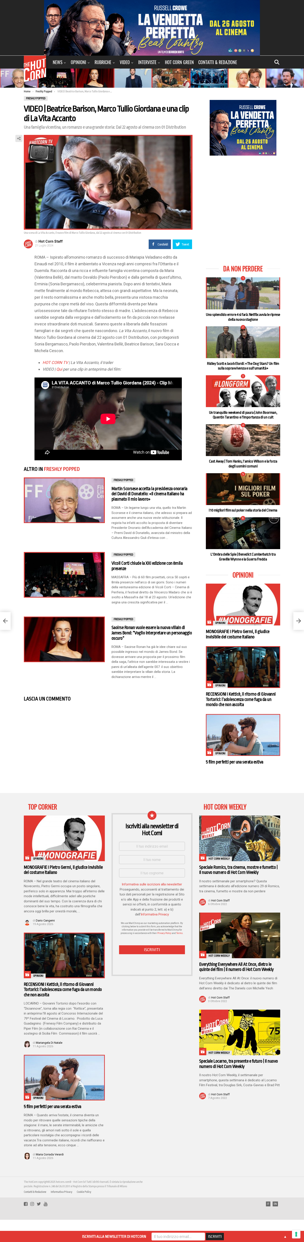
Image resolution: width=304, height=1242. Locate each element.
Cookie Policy (84, 1191)
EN (275, 1203)
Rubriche (103, 62)
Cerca (277, 62)
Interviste (147, 62)
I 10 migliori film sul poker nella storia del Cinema (243, 510)
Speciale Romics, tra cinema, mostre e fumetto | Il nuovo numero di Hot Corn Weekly (238, 870)
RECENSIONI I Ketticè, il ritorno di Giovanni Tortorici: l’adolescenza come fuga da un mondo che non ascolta (241, 699)
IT (268, 1203)
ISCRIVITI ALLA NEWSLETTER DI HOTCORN (114, 1236)
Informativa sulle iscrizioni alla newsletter (152, 884)
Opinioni (78, 62)
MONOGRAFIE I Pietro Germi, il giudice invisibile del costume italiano (238, 634)
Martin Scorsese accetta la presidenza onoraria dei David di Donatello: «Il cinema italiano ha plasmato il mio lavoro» (149, 494)
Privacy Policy (164, 933)
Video (125, 62)
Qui (59, 369)
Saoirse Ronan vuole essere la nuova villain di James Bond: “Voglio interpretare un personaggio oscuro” (151, 633)
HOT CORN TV (55, 362)
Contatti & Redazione (217, 62)
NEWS (57, 62)
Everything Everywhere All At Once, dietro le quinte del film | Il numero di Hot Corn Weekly (236, 967)
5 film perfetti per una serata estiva (234, 762)
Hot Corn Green (179, 62)
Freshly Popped (62, 469)
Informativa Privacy (155, 914)
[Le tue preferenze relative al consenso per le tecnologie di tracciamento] (296, 1234)
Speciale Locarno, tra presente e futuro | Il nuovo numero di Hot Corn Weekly (238, 1064)
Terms (179, 933)
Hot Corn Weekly (219, 858)
